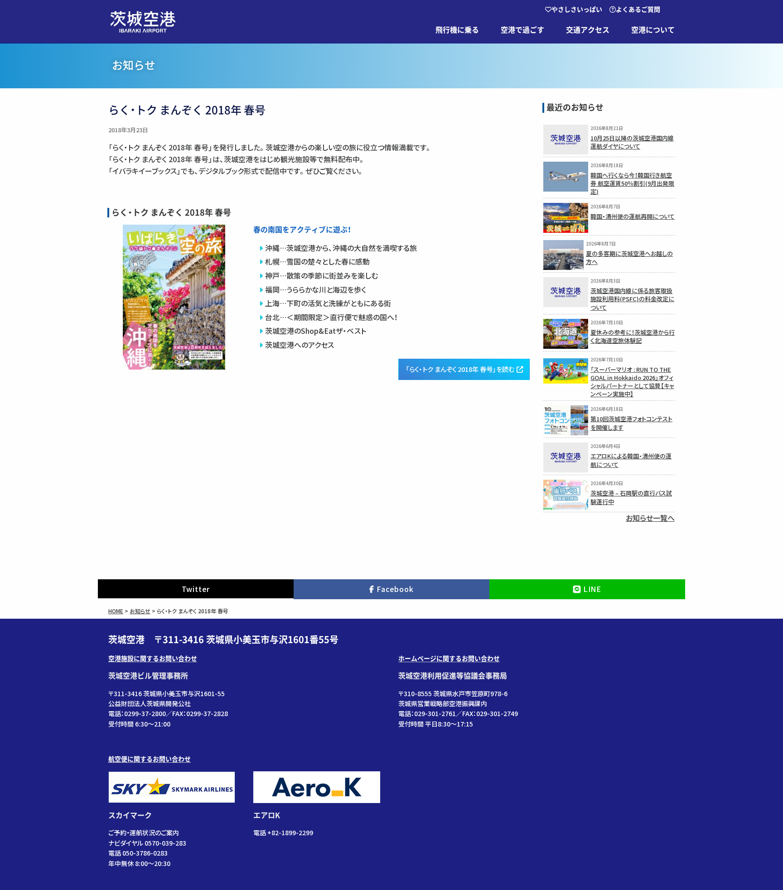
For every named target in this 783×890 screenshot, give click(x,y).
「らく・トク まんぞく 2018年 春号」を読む (460, 369)
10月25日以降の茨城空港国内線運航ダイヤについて (632, 142)
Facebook (395, 588)
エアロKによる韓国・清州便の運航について (631, 460)
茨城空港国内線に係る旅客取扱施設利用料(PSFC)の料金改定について (632, 298)
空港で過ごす (522, 30)
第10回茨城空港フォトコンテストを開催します (631, 422)
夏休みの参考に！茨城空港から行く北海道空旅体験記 (632, 336)
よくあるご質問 (638, 9)
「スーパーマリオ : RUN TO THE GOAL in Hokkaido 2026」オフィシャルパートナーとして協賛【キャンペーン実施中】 (632, 382)
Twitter (196, 588)
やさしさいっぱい (576, 9)
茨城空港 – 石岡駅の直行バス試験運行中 (631, 497)
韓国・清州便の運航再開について (632, 216)
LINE (592, 588)
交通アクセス (587, 30)
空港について (653, 30)
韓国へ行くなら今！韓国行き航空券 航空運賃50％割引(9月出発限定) (632, 183)
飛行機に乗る (457, 30)
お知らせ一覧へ (650, 517)
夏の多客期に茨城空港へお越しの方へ (629, 257)
